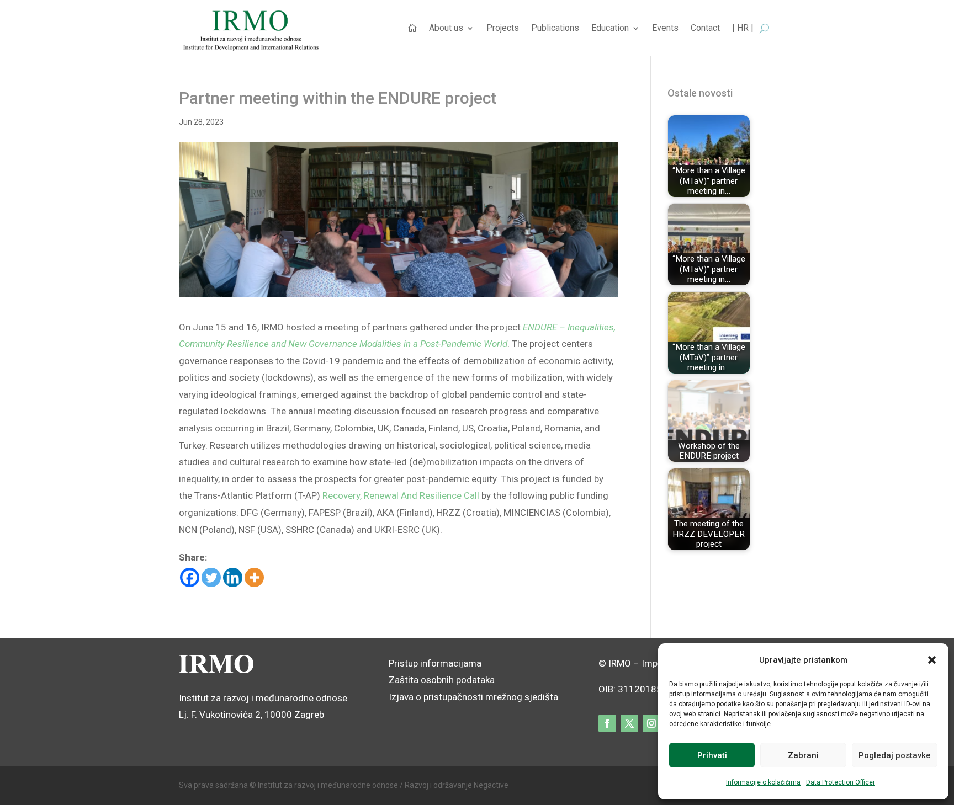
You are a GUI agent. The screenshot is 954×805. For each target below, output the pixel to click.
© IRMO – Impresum (641, 663)
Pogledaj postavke (894, 755)
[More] (254, 577)
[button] (931, 659)
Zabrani (803, 755)
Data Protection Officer (840, 782)
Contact (705, 28)
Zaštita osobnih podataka (442, 679)
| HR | (743, 28)
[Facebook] (189, 577)
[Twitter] (211, 577)
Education (610, 28)
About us (446, 28)
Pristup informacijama (435, 663)
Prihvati (712, 755)
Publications (555, 28)
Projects (502, 28)
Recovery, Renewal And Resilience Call (400, 495)
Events (665, 28)
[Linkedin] (232, 577)
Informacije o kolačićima (763, 782)
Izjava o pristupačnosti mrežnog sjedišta (473, 696)
